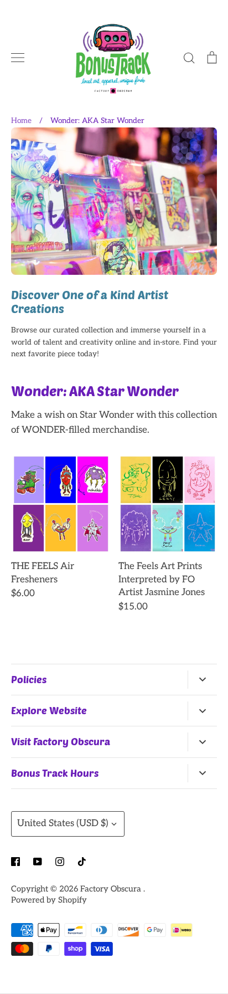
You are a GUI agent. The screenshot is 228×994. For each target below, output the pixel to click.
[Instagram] (60, 861)
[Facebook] (15, 861)
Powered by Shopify (49, 900)
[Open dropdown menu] (202, 679)
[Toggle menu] (18, 57)
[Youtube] (38, 861)
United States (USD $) (62, 823)
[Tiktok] (82, 861)
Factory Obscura (111, 889)
